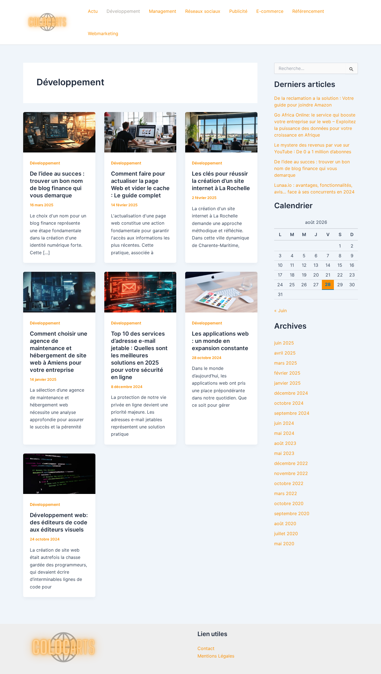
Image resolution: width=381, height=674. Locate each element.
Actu (93, 11)
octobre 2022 (288, 483)
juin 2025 (284, 343)
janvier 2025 (287, 383)
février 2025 (287, 373)
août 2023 (285, 443)
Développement (123, 11)
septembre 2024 (291, 413)
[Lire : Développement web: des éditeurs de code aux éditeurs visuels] (59, 473)
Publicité (238, 11)
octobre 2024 (288, 403)
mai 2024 (284, 433)
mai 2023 (284, 453)
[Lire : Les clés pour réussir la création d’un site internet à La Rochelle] (221, 132)
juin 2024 (284, 423)
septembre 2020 (291, 513)
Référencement (308, 11)
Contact (205, 648)
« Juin (280, 310)
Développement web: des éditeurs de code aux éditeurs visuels (59, 522)
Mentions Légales (215, 656)
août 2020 (285, 523)
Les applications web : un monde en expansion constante (220, 340)
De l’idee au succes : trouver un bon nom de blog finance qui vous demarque (312, 168)
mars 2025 (285, 363)
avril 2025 (285, 353)
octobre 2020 (288, 503)
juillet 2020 (286, 533)
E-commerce (269, 11)
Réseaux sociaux (202, 11)
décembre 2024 (291, 393)
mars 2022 (285, 493)
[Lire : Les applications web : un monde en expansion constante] (221, 291)
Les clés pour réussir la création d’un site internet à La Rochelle (221, 180)
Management (162, 11)
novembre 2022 (291, 473)
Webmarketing (103, 33)
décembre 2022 (291, 463)
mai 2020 (284, 543)
